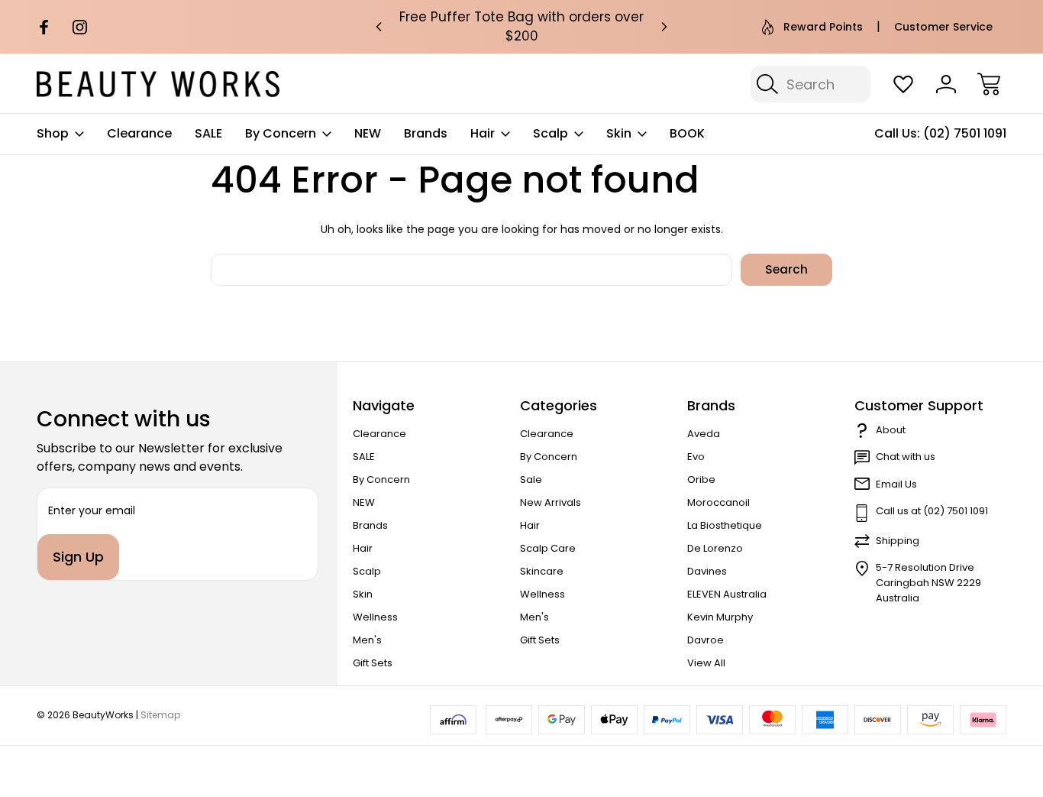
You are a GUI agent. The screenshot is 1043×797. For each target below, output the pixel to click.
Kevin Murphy (720, 617)
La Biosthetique (724, 525)
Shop (53, 133)
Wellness (375, 617)
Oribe (701, 479)
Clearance (139, 133)
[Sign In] (946, 84)
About (891, 430)
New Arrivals (550, 502)
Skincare (541, 571)
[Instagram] (80, 27)
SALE (208, 133)
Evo (696, 456)
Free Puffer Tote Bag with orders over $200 (521, 26)
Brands (425, 133)
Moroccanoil (718, 502)
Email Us (896, 484)
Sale (531, 479)
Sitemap (160, 714)
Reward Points (823, 26)
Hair (482, 133)
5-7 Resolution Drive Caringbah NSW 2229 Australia (928, 582)
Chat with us (905, 456)
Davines (707, 571)
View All (706, 663)
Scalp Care (548, 548)
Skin (618, 133)
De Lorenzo (715, 548)
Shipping (897, 540)
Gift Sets (372, 663)
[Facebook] (44, 27)
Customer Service (943, 26)
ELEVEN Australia (727, 594)
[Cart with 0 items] (988, 84)
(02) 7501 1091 (964, 133)
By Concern (280, 133)
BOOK (687, 133)
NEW (367, 133)
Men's (367, 640)
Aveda (703, 433)
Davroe (705, 640)
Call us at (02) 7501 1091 (932, 511)
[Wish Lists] (903, 84)
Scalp (550, 133)
